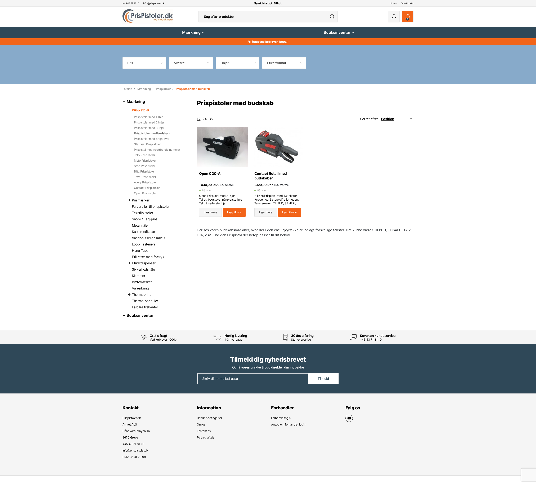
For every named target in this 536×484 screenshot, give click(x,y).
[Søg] (332, 16)
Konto (393, 3)
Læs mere (210, 212)
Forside (127, 89)
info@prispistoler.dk (135, 450)
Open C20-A (210, 173)
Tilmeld (323, 378)
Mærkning (191, 32)
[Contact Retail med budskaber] (277, 146)
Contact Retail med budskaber (270, 175)
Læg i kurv (234, 212)
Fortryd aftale (205, 437)
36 (211, 119)
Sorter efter (369, 119)
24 (204, 119)
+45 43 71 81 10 (371, 339)
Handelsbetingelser (209, 418)
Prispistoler (163, 89)
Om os (201, 424)
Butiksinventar (337, 32)
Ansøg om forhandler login (288, 424)
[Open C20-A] (222, 146)
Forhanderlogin (281, 418)
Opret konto (407, 3)
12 (198, 119)
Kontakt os (204, 431)
